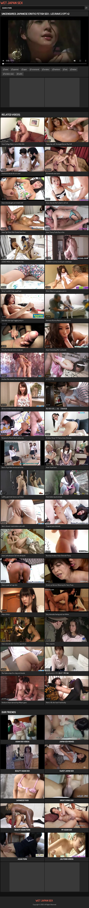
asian (6, 69)
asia (66, 69)
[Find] (86, 8)
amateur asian (9, 74)
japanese (15, 69)
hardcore (57, 69)
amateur (46, 69)
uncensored (35, 69)
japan (25, 69)
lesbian (74, 69)
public (20, 74)
